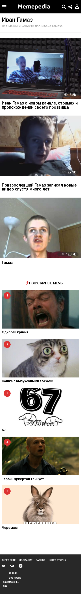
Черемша (10, 528)
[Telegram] (20, 566)
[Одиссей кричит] (40, 309)
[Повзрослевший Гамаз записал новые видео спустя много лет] (40, 146)
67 (4, 430)
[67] (40, 407)
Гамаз (7, 263)
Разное (40, 560)
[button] (4, 6)
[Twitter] (3, 566)
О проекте (9, 560)
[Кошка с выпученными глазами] (40, 358)
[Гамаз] (40, 228)
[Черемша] (40, 504)
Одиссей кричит (15, 332)
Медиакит (25, 560)
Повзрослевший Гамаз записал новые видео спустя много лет (39, 187)
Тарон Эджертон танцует (23, 479)
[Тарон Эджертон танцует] (40, 456)
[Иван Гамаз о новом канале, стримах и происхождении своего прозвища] (40, 68)
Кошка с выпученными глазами (27, 381)
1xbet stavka (57, 560)
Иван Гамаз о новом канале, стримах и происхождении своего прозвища (40, 105)
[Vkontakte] (12, 566)
